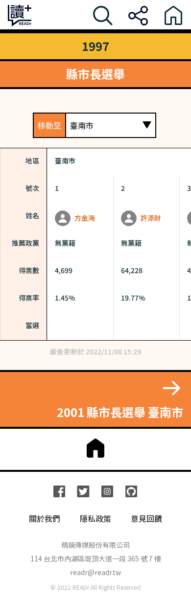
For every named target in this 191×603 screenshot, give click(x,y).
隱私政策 (95, 518)
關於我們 (44, 518)
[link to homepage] (95, 448)
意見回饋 (146, 518)
